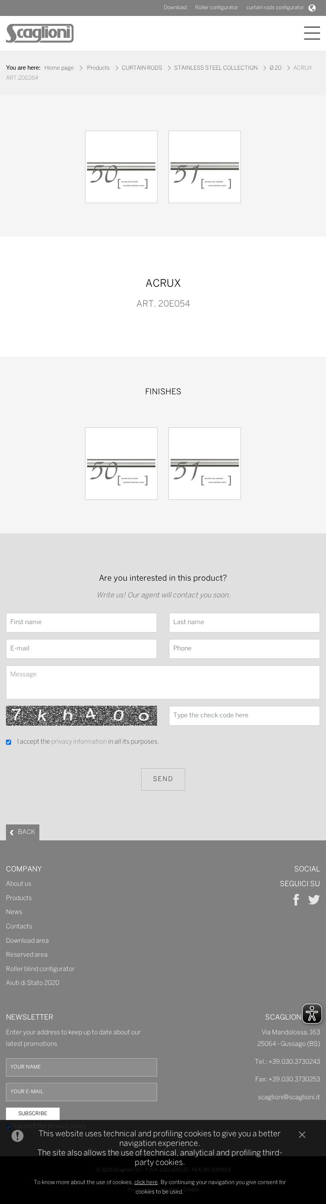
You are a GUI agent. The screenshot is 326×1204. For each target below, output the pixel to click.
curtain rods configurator (275, 7)
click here (146, 1182)
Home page (59, 68)
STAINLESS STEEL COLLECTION (216, 68)
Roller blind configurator (40, 969)
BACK (26, 832)
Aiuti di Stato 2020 (32, 983)
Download (175, 7)
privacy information (79, 742)
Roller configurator (216, 7)
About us (18, 884)
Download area (27, 941)
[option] (121, 169)
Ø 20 (275, 68)
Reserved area (27, 955)
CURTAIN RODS (142, 68)
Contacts (19, 927)
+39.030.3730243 (294, 1062)
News (14, 912)
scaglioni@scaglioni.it (289, 1097)
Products (98, 68)
